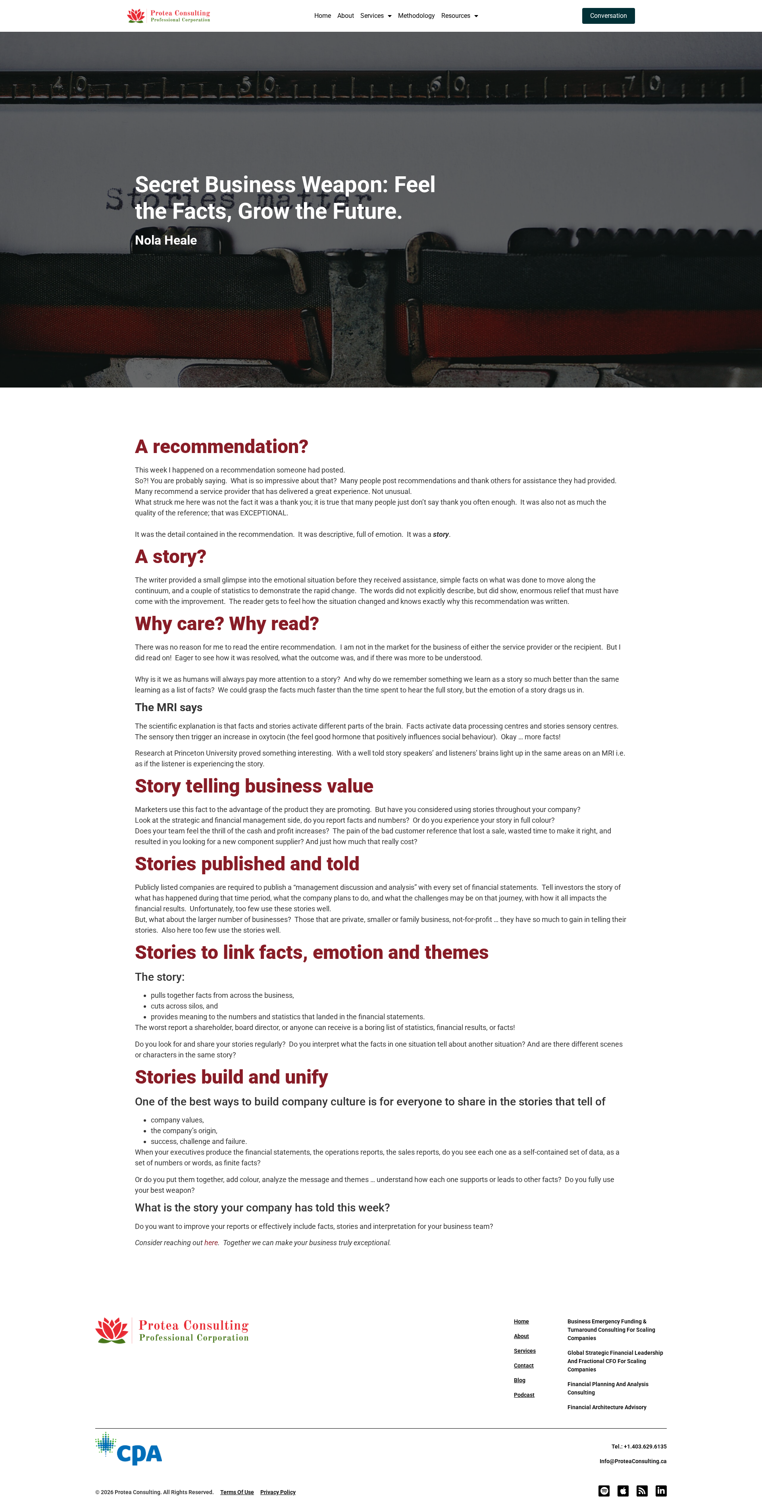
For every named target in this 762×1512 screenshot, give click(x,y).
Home (322, 15)
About (345, 15)
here (211, 1242)
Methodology (416, 15)
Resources (455, 15)
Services (372, 15)
